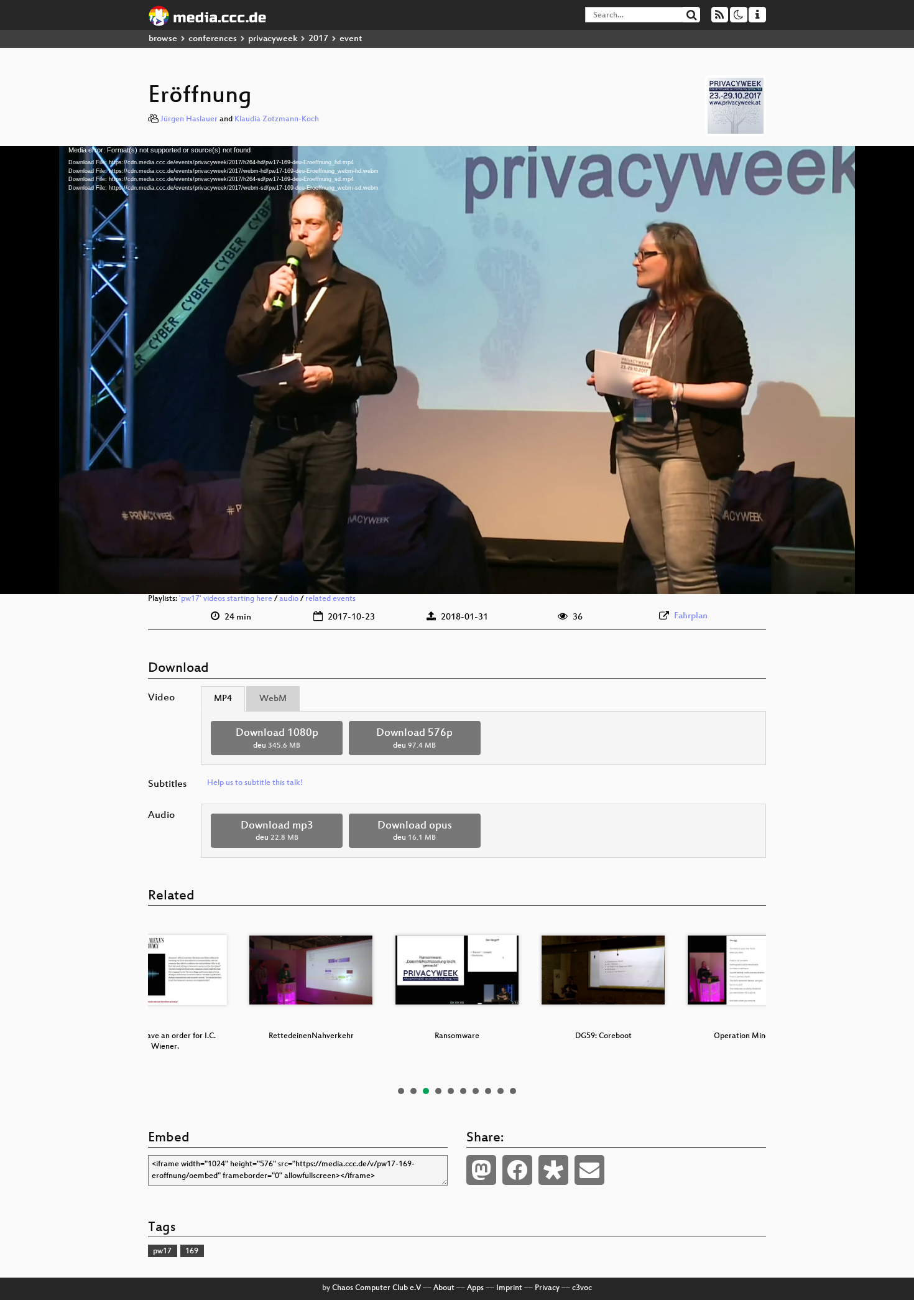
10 (513, 1091)
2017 (318, 39)
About (444, 1288)
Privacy (547, 1288)
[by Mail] (589, 1170)
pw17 (162, 1251)
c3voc (582, 1288)
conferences (212, 39)
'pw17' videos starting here (225, 599)
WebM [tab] (273, 699)
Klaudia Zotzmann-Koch (276, 119)
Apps (475, 1288)
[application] (457, 370)
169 (191, 1251)
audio (288, 599)
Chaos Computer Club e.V (376, 1288)
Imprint (509, 1288)
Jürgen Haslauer (189, 119)
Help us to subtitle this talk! (255, 783)
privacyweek (272, 39)
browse (163, 39)
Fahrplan (691, 616)
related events (330, 599)
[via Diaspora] (553, 1170)
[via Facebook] (517, 1170)
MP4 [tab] (223, 699)
